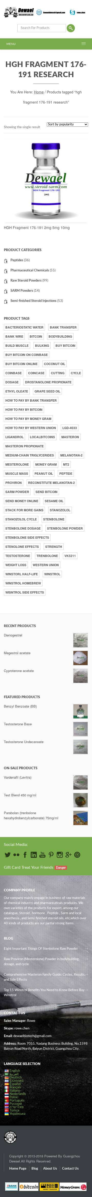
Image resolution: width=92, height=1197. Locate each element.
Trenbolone (47, 555)
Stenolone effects (22, 546)
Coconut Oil (54, 364)
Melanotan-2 (71, 455)
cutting (57, 373)
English (14, 1071)
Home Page (17, 1168)
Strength (53, 546)
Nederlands (17, 1094)
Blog (34, 1168)
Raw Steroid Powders (26, 280)
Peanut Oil (43, 473)
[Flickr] (16, 855)
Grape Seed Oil (47, 391)
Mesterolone (17, 464)
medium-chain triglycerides (29, 455)
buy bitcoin (65, 345)
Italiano (14, 1090)
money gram (46, 464)
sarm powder (17, 491)
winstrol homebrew (23, 583)
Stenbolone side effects (27, 537)
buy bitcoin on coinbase (26, 354)
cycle (76, 373)
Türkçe (14, 1110)
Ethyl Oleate (16, 391)
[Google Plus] (68, 855)
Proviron (13, 482)
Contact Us (70, 1168)
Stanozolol (60, 510)
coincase (36, 373)
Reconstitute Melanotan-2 (51, 482)
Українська (17, 1114)
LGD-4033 (69, 427)
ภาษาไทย (16, 1107)
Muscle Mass (16, 473)
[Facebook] (25, 855)
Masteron (70, 437)
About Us (50, 1168)
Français (15, 1087)
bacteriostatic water (24, 327)
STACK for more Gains (24, 510)
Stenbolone (53, 519)
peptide (65, 473)
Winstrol (52, 574)
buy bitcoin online (21, 364)
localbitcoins (42, 437)
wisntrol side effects (24, 592)
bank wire (14, 336)
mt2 (66, 464)
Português (17, 1100)
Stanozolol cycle (21, 519)
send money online (21, 501)
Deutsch (15, 1077)
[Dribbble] (77, 855)
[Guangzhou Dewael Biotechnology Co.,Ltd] (10, 1134)
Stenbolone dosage (23, 528)
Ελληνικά (16, 1081)
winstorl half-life (21, 574)
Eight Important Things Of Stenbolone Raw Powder (41, 948)
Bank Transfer (63, 327)
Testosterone (17, 555)
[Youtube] (42, 855)
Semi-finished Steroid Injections (33, 301)
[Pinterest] (51, 855)
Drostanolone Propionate (48, 382)
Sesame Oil (54, 501)
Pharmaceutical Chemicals (29, 270)
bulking (42, 345)
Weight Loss (15, 565)
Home (39, 91)
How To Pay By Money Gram (28, 418)
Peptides (16, 260)
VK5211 (70, 555)
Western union (46, 565)
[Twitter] (8, 855)
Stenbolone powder (65, 528)
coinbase (13, 373)
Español (15, 1084)
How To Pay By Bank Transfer (31, 400)
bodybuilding (60, 336)
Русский (15, 1104)
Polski (13, 1097)
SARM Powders (21, 290)
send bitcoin (46, 491)
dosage (12, 382)
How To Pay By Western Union (30, 427)
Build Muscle (17, 345)
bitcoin (36, 336)
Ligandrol (14, 437)
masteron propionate (24, 446)
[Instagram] (60, 855)
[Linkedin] (34, 855)
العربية (14, 1074)
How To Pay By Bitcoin (23, 409)
